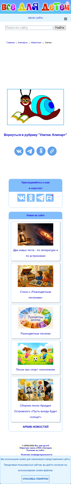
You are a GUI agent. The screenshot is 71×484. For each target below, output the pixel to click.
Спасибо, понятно (35, 479)
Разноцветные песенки (35, 333)
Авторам (47, 448)
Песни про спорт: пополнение (35, 369)
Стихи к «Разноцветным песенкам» (35, 294)
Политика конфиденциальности (36, 455)
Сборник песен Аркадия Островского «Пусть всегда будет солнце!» (35, 411)
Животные (36, 42)
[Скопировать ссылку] (52, 151)
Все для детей (42, 445)
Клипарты (23, 42)
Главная (11, 42)
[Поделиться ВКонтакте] (18, 151)
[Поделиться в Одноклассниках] (41, 151)
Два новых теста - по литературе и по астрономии (35, 252)
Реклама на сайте (35, 450)
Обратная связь (28, 448)
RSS (39, 448)
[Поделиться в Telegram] (30, 151)
